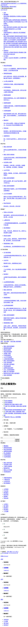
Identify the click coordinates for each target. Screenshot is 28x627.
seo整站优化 (15, 32)
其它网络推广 (22, 32)
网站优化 (16, 52)
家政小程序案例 (8, 375)
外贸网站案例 (7, 355)
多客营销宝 (4, 3)
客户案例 (6, 34)
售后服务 (16, 57)
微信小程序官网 (8, 27)
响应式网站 (7, 16)
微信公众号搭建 (8, 470)
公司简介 (6, 57)
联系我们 (14, 3)
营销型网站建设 (8, 447)
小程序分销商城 (8, 466)
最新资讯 (9, 3)
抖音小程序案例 (19, 41)
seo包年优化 (7, 481)
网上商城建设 (9, 21)
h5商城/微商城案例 (21, 39)
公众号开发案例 (11, 39)
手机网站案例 (14, 43)
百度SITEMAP (4, 556)
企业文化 (11, 57)
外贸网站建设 (17, 21)
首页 (5, 12)
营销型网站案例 (19, 36)
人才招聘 (21, 57)
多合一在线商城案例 (10, 45)
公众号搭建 (18, 29)
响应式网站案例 (11, 38)
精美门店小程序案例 (21, 45)
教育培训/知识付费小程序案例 (11, 47)
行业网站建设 (7, 456)
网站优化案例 (7, 350)
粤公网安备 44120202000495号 (10, 553)
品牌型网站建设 (16, 20)
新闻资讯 (6, 50)
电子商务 (7, 54)
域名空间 (12, 54)
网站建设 (6, 18)
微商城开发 (12, 29)
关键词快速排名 (8, 32)
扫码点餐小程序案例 (15, 341)
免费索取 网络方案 (17, 440)
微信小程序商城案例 (9, 41)
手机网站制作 (7, 471)
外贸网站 (18, 16)
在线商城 (23, 16)
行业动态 (6, 491)
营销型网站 (13, 16)
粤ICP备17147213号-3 (12, 551)
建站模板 (6, 14)
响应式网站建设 (8, 20)
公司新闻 (11, 52)
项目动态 (6, 52)
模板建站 (6, 446)
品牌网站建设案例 (8, 368)
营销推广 (6, 30)
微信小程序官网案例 (9, 36)
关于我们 (6, 56)
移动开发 (6, 25)
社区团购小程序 (16, 27)
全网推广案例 (19, 38)
